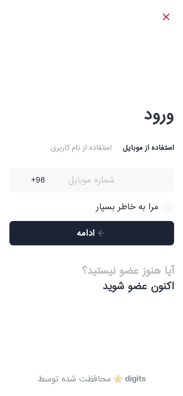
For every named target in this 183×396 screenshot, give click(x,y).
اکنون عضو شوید (138, 286)
